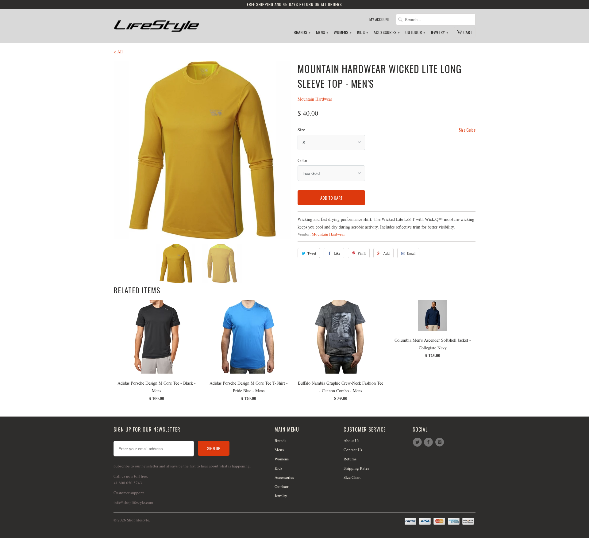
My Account (379, 19)
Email (411, 253)
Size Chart (352, 477)
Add (386, 253)
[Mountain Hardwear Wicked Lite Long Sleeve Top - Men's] (202, 150)
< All (118, 52)
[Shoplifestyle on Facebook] (429, 442)
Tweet (311, 253)
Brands (302, 32)
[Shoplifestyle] (156, 23)
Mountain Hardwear (315, 99)
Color (302, 160)
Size (301, 130)
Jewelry (439, 32)
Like (337, 253)
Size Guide (467, 129)
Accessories (386, 32)
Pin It (362, 253)
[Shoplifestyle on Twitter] (418, 442)
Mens (322, 32)
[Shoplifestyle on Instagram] (440, 442)
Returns (350, 459)
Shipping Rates (356, 468)
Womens (342, 32)
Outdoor (415, 32)
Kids (362, 32)
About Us (351, 440)
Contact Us (353, 449)
